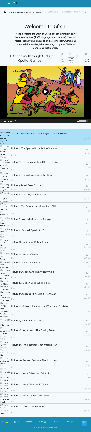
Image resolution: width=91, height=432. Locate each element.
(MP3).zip (87, 59)
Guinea (38, 12)
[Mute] (77, 121)
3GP (63, 59)
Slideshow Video (71, 60)
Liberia (20, 12)
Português (70, 422)
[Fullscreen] (89, 121)
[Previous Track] (1, 121)
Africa (11, 12)
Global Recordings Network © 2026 (45, 427)
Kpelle (28, 12)
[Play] (5, 121)
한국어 (16, 422)
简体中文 (42, 422)
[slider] (83, 121)
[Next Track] (8, 121)
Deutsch (56, 422)
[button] (8, 3)
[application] (45, 94)
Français (28, 422)
